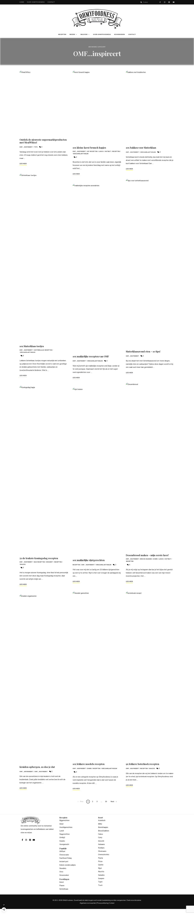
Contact (51, 2)
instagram (164, 2)
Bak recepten (39, 562)
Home (22, 2)
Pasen (61, 885)
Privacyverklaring (102, 903)
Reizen (72, 34)
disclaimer (137, 900)
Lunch (101, 151)
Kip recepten (92, 151)
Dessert (49, 562)
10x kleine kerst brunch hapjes (89, 147)
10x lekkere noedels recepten (89, 763)
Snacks (23, 564)
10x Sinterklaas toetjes (32, 346)
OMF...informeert (26, 771)
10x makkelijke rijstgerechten (89, 560)
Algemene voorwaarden (88, 903)
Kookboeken (119, 34)
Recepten (62, 34)
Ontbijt (108, 151)
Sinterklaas (63, 889)
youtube (173, 2)
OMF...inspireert (26, 147)
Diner (89, 768)
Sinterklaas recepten (43, 350)
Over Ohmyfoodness (36, 2)
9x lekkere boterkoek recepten (142, 763)
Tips (36, 147)
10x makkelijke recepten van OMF (91, 356)
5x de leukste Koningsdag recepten (39, 558)
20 (106, 801)
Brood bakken (146, 559)
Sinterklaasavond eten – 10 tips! (143, 351)
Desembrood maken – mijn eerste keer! (147, 555)
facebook (160, 2)
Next (112, 801)
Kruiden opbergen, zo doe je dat (37, 766)
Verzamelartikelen (27, 352)
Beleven (84, 34)
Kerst (61, 882)
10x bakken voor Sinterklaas (141, 147)
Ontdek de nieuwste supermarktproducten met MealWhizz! (43, 141)
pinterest (169, 2)
